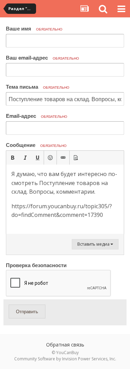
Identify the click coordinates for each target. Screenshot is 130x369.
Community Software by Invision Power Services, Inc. (65, 359)
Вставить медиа (94, 244)
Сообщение (36, 145)
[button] (12, 158)
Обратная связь (65, 344)
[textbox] (65, 199)
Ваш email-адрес (42, 57)
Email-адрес (36, 116)
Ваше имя (34, 28)
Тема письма (37, 86)
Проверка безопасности (36, 264)
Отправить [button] (27, 311)
